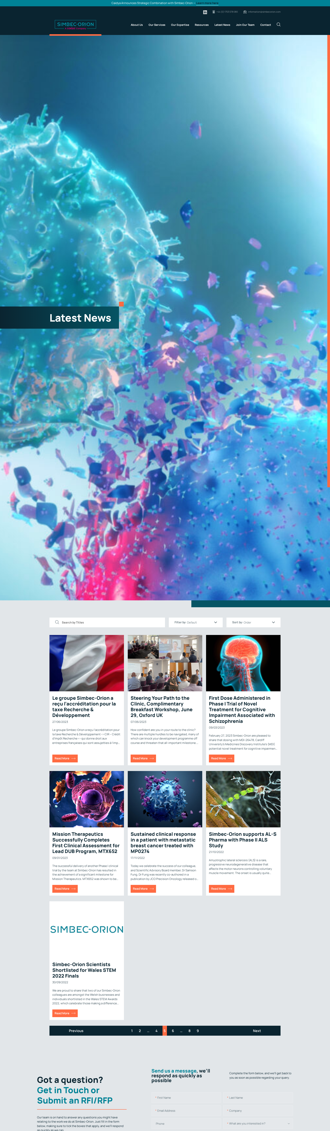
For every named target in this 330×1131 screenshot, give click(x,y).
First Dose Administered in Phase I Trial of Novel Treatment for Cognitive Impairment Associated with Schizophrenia (242, 709)
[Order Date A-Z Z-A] (259, 622)
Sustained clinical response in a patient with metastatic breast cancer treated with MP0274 (163, 843)
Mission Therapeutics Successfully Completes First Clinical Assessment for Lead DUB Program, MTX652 (86, 843)
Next (257, 1030)
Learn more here (207, 3)
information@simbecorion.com (264, 11)
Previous (76, 1030)
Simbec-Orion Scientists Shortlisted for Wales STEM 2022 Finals (84, 970)
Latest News (222, 25)
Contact (265, 25)
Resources (202, 25)
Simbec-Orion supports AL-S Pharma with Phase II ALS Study (243, 840)
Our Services (157, 25)
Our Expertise (180, 25)
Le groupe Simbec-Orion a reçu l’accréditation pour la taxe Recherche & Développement (84, 706)
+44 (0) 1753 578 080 (227, 11)
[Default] (202, 622)
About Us (137, 25)
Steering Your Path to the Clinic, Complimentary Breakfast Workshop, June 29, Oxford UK (161, 706)
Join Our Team (245, 25)
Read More (62, 758)
